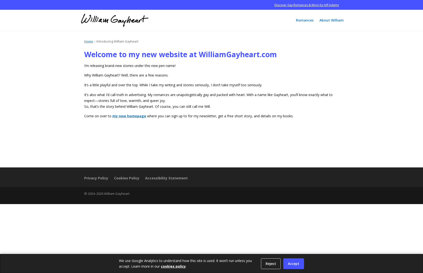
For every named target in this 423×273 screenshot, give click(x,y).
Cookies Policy (126, 178)
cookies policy (173, 266)
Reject (271, 263)
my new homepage (129, 116)
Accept (293, 263)
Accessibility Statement (166, 178)
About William (331, 20)
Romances (305, 20)
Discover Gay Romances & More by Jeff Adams (306, 5)
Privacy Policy (96, 178)
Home (88, 41)
